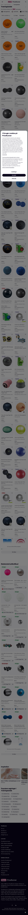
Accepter (14, 175)
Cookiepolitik (4, 154)
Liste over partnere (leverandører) (8, 167)
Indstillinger (14, 171)
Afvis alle (14, 178)
